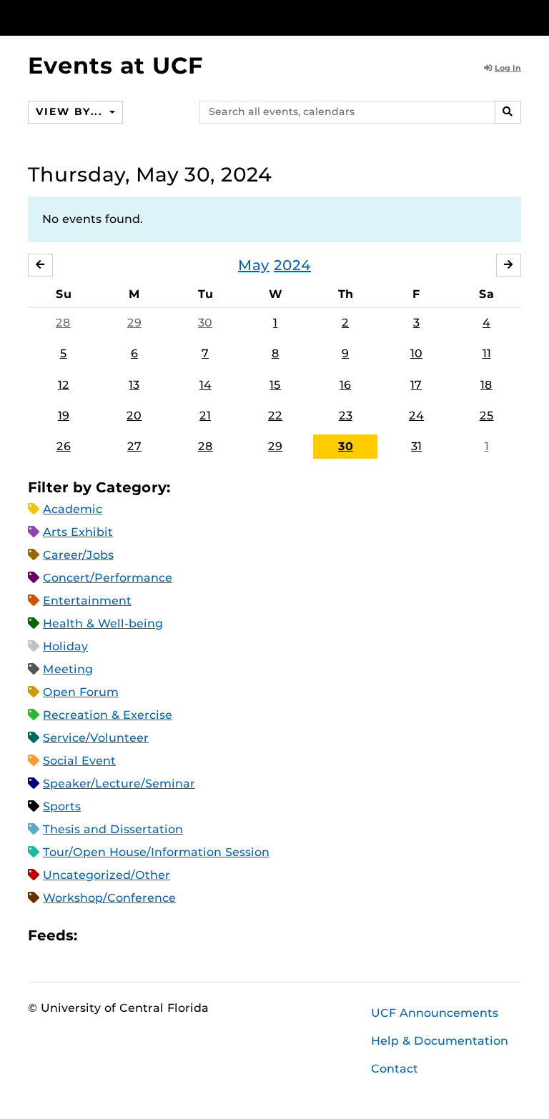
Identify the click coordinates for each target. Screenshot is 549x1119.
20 (134, 415)
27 (134, 446)
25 (487, 415)
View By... (71, 111)
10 (416, 353)
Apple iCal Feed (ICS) (96, 936)
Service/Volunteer (96, 738)
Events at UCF (115, 65)
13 (134, 385)
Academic (72, 509)
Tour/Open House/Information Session (156, 852)
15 (275, 385)
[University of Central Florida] (123, 17)
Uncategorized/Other (106, 875)
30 (205, 322)
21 (205, 415)
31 (416, 446)
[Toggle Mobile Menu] (517, 17)
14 (205, 385)
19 (63, 415)
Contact (394, 1068)
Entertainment (87, 600)
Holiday (65, 646)
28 (63, 322)
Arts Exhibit (78, 532)
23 (345, 415)
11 (487, 353)
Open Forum (81, 692)
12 (63, 385)
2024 (292, 265)
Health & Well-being (103, 623)
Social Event (79, 760)
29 (134, 322)
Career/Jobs (78, 555)
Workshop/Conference (109, 898)
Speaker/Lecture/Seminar (119, 783)
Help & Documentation (439, 1041)
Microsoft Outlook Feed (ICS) (120, 936)
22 (275, 415)
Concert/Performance (107, 578)
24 (416, 415)
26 (63, 446)
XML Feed (169, 936)
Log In (508, 68)
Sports (62, 806)
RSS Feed (144, 936)
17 (416, 385)
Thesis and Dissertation (113, 829)
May (253, 265)
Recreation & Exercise (107, 715)
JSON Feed (193, 936)
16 (345, 385)
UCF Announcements (434, 1013)
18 (486, 385)
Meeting (68, 669)
